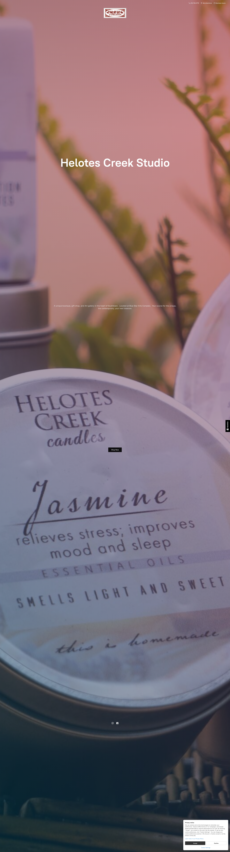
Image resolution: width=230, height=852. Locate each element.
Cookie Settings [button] (205, 847)
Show (228, 426)
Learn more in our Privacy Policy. (194, 839)
